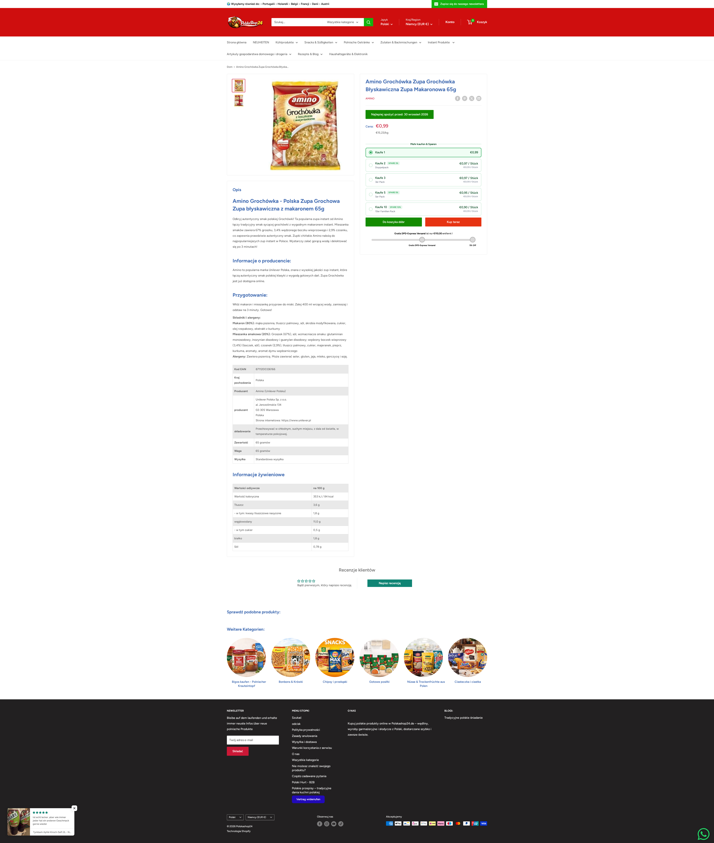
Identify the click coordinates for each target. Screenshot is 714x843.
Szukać (297, 717)
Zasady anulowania (304, 736)
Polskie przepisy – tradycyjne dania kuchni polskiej (311, 790)
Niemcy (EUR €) (257, 817)
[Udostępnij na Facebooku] (457, 98)
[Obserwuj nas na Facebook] (319, 823)
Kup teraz (453, 221)
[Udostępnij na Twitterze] (471, 98)
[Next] (487, 659)
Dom (229, 66)
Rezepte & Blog (308, 54)
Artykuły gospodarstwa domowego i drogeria (257, 54)
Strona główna (236, 42)
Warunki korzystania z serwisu (312, 748)
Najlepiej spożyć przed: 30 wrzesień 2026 (399, 114)
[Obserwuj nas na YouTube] (333, 823)
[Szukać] (368, 22)
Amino (370, 98)
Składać (237, 751)
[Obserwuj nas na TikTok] (340, 823)
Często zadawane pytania (309, 776)
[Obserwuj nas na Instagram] (326, 823)
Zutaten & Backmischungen (398, 42)
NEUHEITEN (261, 42)
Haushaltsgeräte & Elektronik (348, 54)
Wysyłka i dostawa (304, 742)
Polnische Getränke (357, 42)
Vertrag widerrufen (308, 799)
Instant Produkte (439, 42)
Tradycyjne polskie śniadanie (463, 717)
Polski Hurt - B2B (303, 782)
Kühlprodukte (285, 42)
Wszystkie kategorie (305, 760)
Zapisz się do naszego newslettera (462, 4)
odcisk (296, 724)
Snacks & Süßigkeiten (318, 42)
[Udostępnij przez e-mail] (478, 98)
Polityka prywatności (306, 730)
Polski (232, 817)
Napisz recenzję (390, 583)
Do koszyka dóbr (394, 221)
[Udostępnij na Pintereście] (464, 98)
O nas (295, 754)
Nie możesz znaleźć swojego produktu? (311, 768)
